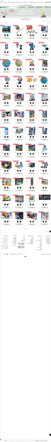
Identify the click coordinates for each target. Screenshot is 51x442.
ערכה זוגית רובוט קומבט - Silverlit (6, 220)
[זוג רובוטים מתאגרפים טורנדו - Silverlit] (19, 134)
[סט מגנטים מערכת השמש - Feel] (26, 185)
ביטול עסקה (14, 238)
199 (21, 222)
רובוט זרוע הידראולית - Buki (19, 203)
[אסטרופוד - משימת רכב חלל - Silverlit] (32, 151)
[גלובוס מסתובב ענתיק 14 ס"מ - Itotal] (19, 67)
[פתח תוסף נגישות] (50, 435)
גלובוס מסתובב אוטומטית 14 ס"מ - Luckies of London (32, 85)
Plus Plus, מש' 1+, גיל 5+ (28, 25)
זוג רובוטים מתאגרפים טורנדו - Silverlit (19, 135)
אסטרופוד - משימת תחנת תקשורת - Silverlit (19, 152)
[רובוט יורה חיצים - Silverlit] (44, 134)
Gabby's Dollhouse (39, 240)
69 (21, 155)
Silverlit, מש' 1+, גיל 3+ (41, 25)
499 (44, 87)
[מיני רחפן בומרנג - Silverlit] (19, 185)
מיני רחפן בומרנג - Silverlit (19, 186)
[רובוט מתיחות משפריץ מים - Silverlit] (44, 67)
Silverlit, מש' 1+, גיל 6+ (28, 144)
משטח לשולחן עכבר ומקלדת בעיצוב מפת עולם (44, 203)
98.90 (45, 36)
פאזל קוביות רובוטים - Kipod (19, 34)
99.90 (34, 121)
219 (19, 104)
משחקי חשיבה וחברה (47, 238)
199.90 (19, 87)
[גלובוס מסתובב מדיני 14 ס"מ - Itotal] (6, 67)
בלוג (15, 237)
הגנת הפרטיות (23, 240)
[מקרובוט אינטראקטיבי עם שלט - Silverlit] (44, 219)
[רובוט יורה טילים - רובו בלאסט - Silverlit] (44, 168)
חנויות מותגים (48, 242)
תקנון (24, 239)
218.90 (7, 222)
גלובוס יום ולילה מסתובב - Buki (31, 169)
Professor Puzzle (39, 247)
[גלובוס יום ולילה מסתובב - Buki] (31, 168)
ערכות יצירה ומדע (48, 239)
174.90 (45, 121)
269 (44, 104)
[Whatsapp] (0, 439)
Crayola (41, 245)
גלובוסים (22, 19)
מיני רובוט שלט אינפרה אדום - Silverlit (6, 135)
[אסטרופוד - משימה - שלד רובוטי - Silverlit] (6, 151)
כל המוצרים (48, 237)
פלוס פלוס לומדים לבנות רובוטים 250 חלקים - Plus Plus (32, 34)
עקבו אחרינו (14, 243)
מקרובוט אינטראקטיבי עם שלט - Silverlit (44, 220)
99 (32, 138)
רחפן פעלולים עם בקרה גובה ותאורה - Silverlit (32, 101)
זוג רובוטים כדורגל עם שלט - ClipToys (19, 169)
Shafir (41, 244)
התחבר (19, 7)
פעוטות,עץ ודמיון (48, 241)
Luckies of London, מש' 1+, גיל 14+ (29, 76)
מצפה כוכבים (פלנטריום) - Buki (19, 220)
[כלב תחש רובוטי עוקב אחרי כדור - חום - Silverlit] (6, 117)
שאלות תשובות (23, 241)
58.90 (19, 53)
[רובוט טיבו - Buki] (44, 185)
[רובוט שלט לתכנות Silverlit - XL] (6, 50)
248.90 (7, 53)
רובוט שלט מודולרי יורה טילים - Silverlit (19, 101)
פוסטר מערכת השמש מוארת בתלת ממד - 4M (6, 34)
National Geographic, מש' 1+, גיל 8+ (30, 110)
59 (4, 70)
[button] (44, 38)
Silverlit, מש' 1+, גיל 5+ (3, 42)
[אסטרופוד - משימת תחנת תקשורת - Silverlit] (19, 151)
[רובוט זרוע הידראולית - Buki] (19, 202)
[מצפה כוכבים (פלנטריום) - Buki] (19, 219)
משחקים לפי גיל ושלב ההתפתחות (13, 242)
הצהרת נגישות (14, 240)
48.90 (19, 36)
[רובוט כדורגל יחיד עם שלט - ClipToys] (44, 151)
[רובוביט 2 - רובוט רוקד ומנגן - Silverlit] (32, 50)
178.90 (17, 222)
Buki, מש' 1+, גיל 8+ (28, 161)
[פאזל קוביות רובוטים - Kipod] (19, 33)
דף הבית (24, 237)
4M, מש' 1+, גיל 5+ (2, 25)
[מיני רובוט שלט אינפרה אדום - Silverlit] (6, 134)
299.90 (45, 53)
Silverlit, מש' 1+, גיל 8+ (41, 93)
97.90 (34, 87)
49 (17, 155)
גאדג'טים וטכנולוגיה (17, 2)
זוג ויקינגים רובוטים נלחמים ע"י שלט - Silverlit (32, 220)
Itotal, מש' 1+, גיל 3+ (15, 59)
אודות (24, 238)
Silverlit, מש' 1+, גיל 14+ (41, 42)
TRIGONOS (31, 240)
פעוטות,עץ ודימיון (23, 2)
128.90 (32, 70)
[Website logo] (47, 2)
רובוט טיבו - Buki (45, 186)
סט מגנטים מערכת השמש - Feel (32, 186)
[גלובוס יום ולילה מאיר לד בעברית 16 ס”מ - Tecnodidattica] (19, 84)
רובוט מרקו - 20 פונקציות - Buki (44, 118)
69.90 (29, 121)
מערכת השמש (29, 19)
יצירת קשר (15, 241)
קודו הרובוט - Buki (6, 186)
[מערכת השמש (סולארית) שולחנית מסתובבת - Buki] (6, 168)
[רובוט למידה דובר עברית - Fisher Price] (32, 67)
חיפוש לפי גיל (9, 2)
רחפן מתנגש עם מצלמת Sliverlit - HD (6, 203)
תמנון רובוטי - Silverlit (31, 135)
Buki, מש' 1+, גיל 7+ (41, 110)
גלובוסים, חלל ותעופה (25, 18)
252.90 (19, 121)
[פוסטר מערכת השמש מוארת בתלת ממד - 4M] (6, 33)
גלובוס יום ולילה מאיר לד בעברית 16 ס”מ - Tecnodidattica (19, 85)
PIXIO (32, 238)
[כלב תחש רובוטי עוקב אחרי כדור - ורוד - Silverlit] (19, 117)
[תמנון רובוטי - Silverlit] (32, 134)
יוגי (41, 238)
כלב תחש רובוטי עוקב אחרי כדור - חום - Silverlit (6, 118)
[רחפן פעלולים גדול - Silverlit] (44, 50)
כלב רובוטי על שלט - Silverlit (6, 101)
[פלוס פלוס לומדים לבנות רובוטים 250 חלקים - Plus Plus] (32, 33)
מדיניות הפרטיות (37, 440)
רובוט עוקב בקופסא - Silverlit (32, 203)
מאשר (5, 440)
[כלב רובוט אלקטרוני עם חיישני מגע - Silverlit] (44, 33)
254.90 (32, 104)
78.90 (32, 36)
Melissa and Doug (39, 249)
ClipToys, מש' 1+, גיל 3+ (41, 144)
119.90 (6, 36)
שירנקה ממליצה (41, 2)
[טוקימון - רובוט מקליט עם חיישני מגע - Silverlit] (19, 50)
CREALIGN (31, 241)
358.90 (7, 87)
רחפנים (26, 19)
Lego (41, 248)
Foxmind (40, 243)
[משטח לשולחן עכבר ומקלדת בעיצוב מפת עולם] (45, 199)
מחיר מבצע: (19, 70)
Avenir (41, 239)
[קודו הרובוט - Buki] (6, 185)
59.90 (17, 70)
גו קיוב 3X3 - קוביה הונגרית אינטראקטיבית (30, 243)
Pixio (41, 246)
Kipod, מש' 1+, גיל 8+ (15, 25)
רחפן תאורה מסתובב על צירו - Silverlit (44, 101)
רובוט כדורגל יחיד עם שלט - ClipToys (44, 152)
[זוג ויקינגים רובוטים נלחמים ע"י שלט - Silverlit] (32, 219)
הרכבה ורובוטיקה (32, 2)
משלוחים (15, 239)
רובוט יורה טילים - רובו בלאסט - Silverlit (44, 169)
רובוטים (24, 19)
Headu (41, 242)
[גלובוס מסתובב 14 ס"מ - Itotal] (44, 84)
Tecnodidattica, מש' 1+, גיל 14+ (4, 76)
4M (41, 237)
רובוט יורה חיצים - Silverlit (45, 135)
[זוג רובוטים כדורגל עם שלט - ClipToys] (19, 168)
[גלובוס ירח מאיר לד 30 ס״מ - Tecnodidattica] (6, 84)
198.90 (19, 138)
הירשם (21, 7)
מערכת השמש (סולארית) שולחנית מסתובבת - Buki (6, 169)
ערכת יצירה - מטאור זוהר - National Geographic (31, 118)
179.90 (32, 222)
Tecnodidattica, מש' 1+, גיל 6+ (16, 76)
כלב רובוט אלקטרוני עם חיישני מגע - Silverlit (44, 34)
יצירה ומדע (27, 2)
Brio (41, 241)
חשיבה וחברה (37, 2)
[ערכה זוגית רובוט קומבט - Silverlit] (6, 218)
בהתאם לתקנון (18, 5)
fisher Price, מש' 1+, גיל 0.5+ (29, 59)
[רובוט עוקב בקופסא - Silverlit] (32, 202)
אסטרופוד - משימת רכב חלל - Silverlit (31, 152)
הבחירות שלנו (5, 2)
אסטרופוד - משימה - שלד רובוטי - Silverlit (6, 152)
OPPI (32, 237)
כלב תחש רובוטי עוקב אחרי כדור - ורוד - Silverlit (19, 118)
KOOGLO (32, 239)
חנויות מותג (13, 2)
